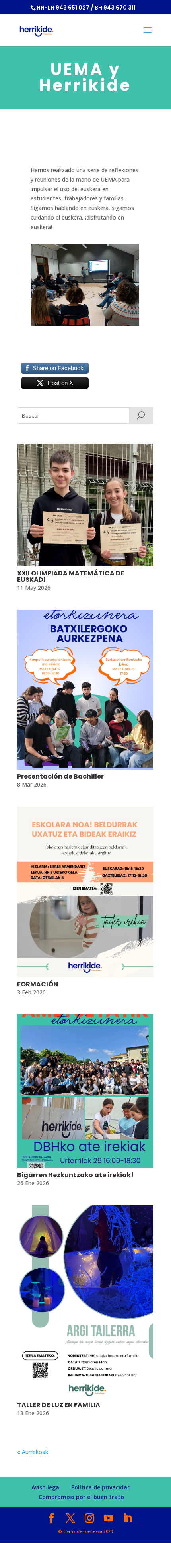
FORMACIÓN (37, 984)
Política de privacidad (101, 1487)
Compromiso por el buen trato (81, 1497)
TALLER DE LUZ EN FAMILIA (58, 1405)
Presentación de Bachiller (60, 776)
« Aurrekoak (32, 1452)
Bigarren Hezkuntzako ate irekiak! (75, 1175)
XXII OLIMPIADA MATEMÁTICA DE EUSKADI (70, 576)
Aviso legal (46, 1487)
